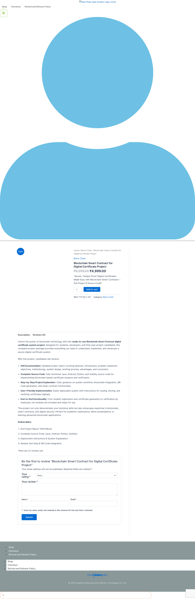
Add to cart (92, 289)
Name (25, 499)
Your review (30, 481)
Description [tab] (24, 334)
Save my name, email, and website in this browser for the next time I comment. (58, 510)
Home (76, 250)
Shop (4, 6)
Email (74, 499)
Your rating (26, 475)
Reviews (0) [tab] (39, 334)
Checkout (16, 6)
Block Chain (86, 250)
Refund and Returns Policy (38, 6)
